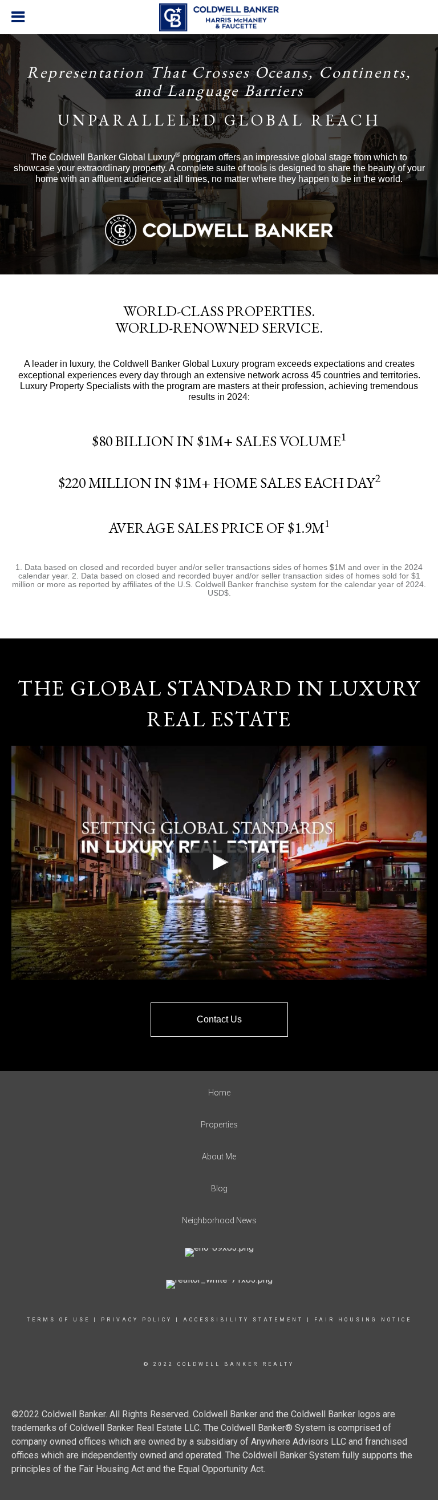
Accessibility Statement (243, 1320)
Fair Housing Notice (363, 1320)
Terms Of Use (58, 1320)
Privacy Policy (136, 1320)
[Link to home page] (219, 18)
